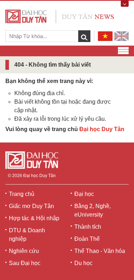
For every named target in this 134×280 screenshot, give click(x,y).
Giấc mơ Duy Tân (31, 206)
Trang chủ (21, 194)
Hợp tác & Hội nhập (34, 218)
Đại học (84, 194)
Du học (83, 263)
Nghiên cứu (24, 251)
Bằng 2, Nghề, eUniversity (92, 210)
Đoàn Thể (87, 239)
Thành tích (87, 227)
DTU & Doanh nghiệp (27, 234)
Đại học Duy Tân (101, 129)
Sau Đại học (24, 263)
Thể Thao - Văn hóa (99, 251)
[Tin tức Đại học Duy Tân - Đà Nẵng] (59, 16)
